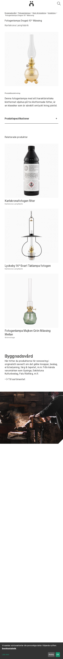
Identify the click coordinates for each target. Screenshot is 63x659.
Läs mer (5, 654)
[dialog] (31, 650)
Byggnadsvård (10, 13)
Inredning (52, 13)
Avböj (51, 654)
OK (57, 654)
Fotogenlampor (24, 13)
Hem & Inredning (39, 13)
